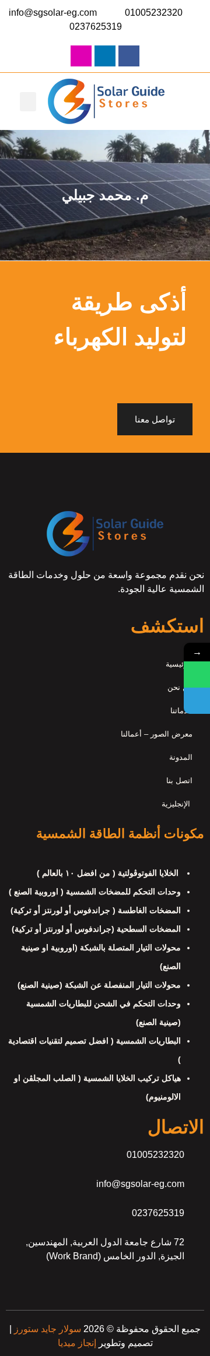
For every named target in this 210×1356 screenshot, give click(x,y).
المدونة (180, 757)
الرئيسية (179, 664)
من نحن (179, 687)
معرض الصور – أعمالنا (156, 734)
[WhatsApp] (197, 674)
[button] (28, 101)
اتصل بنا (179, 780)
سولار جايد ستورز (46, 1329)
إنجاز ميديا (77, 1343)
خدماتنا (181, 710)
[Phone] (197, 701)
